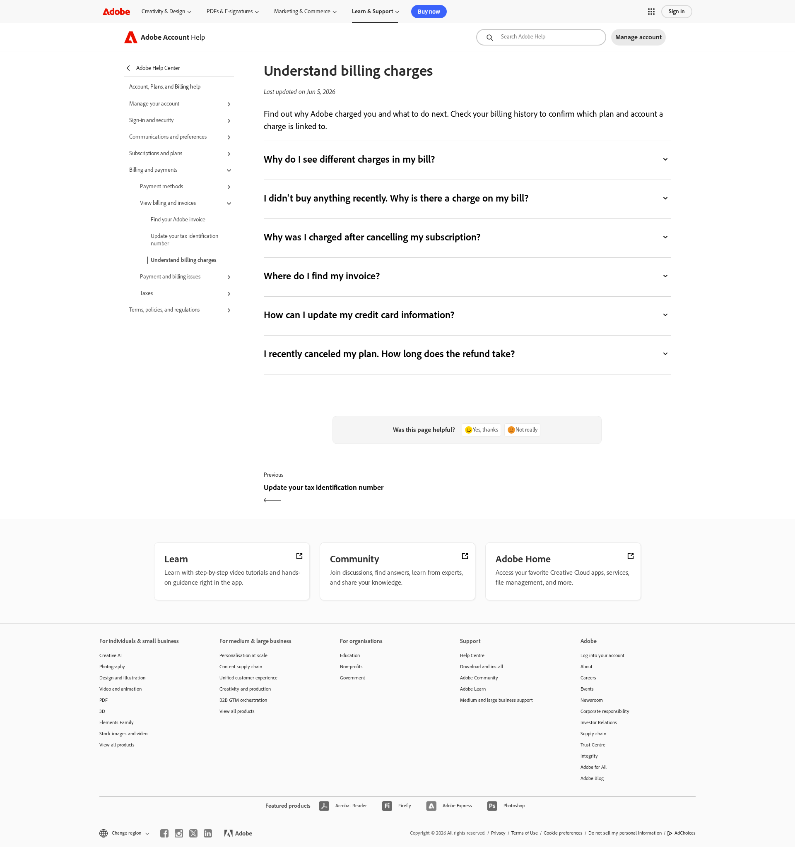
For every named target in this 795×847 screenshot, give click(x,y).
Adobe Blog (592, 778)
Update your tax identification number (184, 240)
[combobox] (541, 37)
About (587, 666)
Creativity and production (245, 689)
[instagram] (179, 833)
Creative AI (110, 655)
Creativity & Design (163, 11)
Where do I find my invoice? (322, 276)
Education (350, 655)
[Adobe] (116, 11)
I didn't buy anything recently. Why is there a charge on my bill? (396, 198)
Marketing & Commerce (302, 11)
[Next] (570, 494)
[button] (651, 11)
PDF (103, 700)
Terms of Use (524, 833)
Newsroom (592, 700)
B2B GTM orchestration (243, 700)
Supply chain (593, 734)
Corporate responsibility (605, 711)
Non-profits (351, 666)
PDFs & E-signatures (230, 11)
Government (352, 678)
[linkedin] (208, 833)
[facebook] (164, 833)
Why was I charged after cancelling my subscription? (372, 237)
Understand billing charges (184, 260)
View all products (117, 745)
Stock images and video (123, 734)
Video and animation (120, 689)
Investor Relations (599, 722)
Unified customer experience (248, 678)
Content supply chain (240, 666)
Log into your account (602, 655)
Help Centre (472, 655)
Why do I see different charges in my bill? (349, 159)
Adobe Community (479, 678)
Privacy (498, 833)
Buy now (429, 11)
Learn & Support (372, 11)
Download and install (481, 666)
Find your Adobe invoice (178, 219)
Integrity (589, 756)
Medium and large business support (496, 700)
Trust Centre (593, 745)
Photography (112, 666)
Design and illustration (122, 678)
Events (587, 689)
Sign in (677, 11)
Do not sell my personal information (625, 833)
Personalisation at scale (243, 655)
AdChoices (685, 833)
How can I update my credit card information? (359, 315)
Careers (588, 678)
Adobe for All (594, 767)
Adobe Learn (473, 689)
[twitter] (193, 833)
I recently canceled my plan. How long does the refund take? (389, 354)
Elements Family (116, 722)
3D (102, 711)
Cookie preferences (563, 833)
